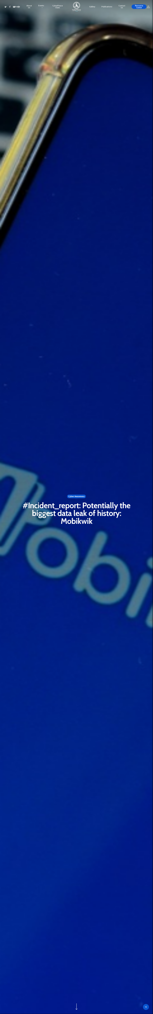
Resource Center (139, 7)
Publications (106, 7)
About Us (29, 7)
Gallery (92, 7)
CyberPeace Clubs (57, 7)
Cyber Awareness (76, 496)
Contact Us (121, 7)
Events (41, 6)
